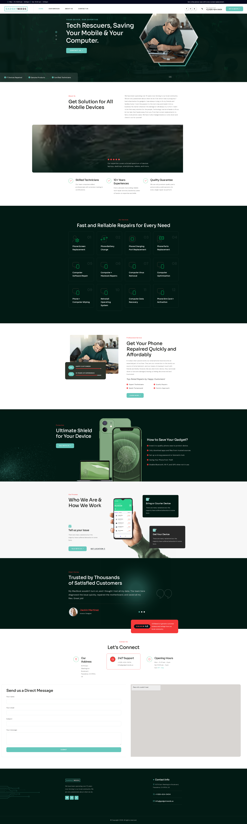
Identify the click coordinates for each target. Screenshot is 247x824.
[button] (139, 611)
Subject (9, 719)
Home (41, 9)
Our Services (54, 9)
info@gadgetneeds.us (125, 665)
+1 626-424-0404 (124, 662)
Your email (10, 708)
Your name (10, 697)
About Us (69, 9)
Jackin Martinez (89, 610)
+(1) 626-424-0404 (214, 9)
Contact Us (83, 9)
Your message (11, 730)
